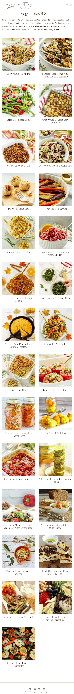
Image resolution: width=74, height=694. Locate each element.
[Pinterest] (39, 688)
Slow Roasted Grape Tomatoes (18, 479)
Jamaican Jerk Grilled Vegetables (18, 617)
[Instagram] (35, 688)
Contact (40, 685)
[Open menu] (67, 5)
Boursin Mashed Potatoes (19, 252)
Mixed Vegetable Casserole (26, 30)
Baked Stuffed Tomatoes (55, 390)
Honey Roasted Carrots (55, 209)
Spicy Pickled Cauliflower (55, 433)
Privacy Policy (16, 685)
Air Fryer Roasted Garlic (19, 209)
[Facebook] (30, 688)
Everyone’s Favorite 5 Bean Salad (55, 165)
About (61, 685)
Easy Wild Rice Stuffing (18, 74)
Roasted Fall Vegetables (55, 344)
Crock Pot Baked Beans (18, 165)
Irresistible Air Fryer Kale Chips (55, 298)
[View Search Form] (71, 5)
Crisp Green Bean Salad (19, 120)
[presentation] (18, 54)
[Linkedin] (44, 688)
